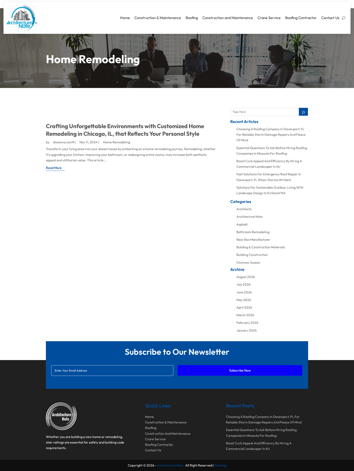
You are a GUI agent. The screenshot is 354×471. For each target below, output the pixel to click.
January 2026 (246, 330)
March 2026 (245, 315)
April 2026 (244, 307)
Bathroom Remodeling (252, 232)
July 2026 (243, 284)
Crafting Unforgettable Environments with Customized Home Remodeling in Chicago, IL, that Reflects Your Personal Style (125, 129)
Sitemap (220, 465)
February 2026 (247, 322)
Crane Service (269, 17)
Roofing (192, 17)
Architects (244, 209)
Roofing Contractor (301, 17)
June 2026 (244, 292)
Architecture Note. (171, 465)
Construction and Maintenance (227, 17)
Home (125, 17)
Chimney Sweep (248, 262)
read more (54, 168)
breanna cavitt (63, 142)
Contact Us (330, 17)
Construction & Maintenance (157, 17)
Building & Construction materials (260, 247)
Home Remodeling (116, 142)
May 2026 (243, 300)
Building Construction (252, 255)
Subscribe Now (240, 370)
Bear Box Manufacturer (253, 239)
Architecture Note (249, 216)
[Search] (303, 112)
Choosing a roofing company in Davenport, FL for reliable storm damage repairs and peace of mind (270, 134)
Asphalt (242, 224)
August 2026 (245, 277)
